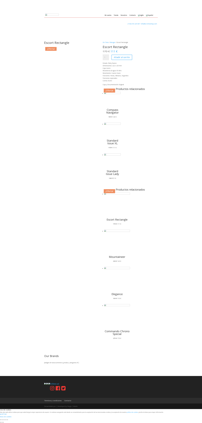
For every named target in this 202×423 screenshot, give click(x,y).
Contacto (132, 15)
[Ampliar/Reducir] (7, 419)
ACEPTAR (3, 414)
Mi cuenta (108, 15)
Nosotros (124, 15)
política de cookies (132, 412)
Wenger (112, 42)
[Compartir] (3, 419)
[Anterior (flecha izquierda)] (1, 422)
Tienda (116, 15)
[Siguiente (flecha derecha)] (3, 422)
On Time (106, 42)
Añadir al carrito (122, 57)
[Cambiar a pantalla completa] (5, 419)
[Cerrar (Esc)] (1, 419)
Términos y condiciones (53, 401)
